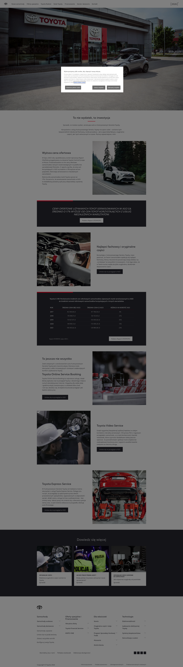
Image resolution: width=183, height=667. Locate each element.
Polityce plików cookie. (79, 82)
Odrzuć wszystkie (99, 87)
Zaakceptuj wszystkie (113, 87)
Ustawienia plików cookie (73, 87)
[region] (92, 79)
